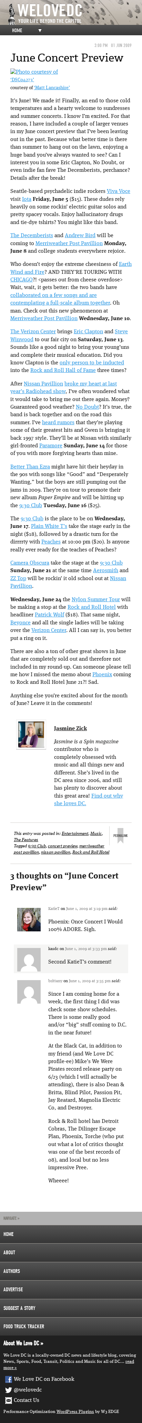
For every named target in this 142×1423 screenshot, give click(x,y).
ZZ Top (18, 579)
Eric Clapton (88, 332)
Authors (11, 1271)
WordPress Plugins (75, 1412)
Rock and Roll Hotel (92, 607)
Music (96, 833)
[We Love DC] (74, 14)
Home (17, 30)
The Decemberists (31, 236)
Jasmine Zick (70, 729)
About (9, 1252)
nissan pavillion (55, 852)
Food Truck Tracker (23, 1326)
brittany (55, 981)
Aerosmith (105, 571)
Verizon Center (48, 630)
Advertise (13, 1289)
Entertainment (75, 833)
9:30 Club (30, 506)
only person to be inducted (92, 363)
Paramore (50, 446)
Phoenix (102, 675)
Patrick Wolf (49, 615)
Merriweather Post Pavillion (69, 244)
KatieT (54, 909)
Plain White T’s (49, 526)
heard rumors (58, 423)
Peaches (51, 542)
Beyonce (20, 623)
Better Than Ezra (30, 467)
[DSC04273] (34, 72)
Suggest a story (19, 1308)
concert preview (62, 846)
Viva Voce (118, 191)
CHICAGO (21, 280)
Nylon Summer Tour (96, 600)
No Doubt (87, 407)
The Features (26, 840)
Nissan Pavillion (43, 384)
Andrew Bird (80, 236)
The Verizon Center (33, 332)
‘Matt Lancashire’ (52, 88)
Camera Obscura (29, 563)
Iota (26, 199)
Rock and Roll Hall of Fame (63, 370)
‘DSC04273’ (22, 80)
